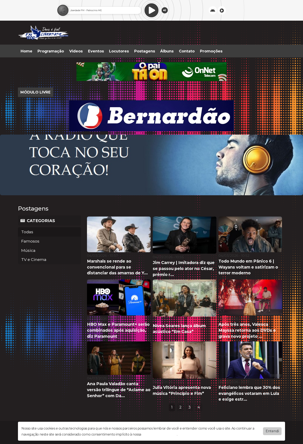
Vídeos (76, 51)
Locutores (119, 51)
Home (26, 51)
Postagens (144, 51)
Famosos (30, 241)
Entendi (272, 431)
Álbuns (167, 51)
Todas (27, 231)
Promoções (211, 51)
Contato (187, 51)
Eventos (96, 51)
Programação (51, 51)
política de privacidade (159, 434)
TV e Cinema (33, 259)
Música (28, 250)
